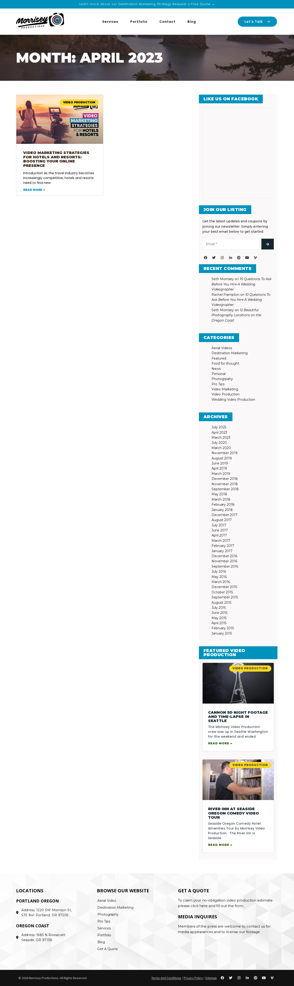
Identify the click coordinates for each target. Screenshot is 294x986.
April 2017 (219, 535)
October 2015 (222, 592)
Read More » (34, 189)
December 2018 (225, 479)
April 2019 (219, 468)
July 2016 (219, 571)
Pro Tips (218, 384)
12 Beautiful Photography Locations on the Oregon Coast (236, 315)
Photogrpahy (222, 379)
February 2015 (223, 628)
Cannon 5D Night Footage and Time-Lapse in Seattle (238, 716)
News (216, 369)
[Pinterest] (238, 257)
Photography (108, 914)
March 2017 (221, 541)
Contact (167, 21)
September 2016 (225, 566)
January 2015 (222, 633)
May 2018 (219, 494)
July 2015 (219, 608)
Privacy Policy (193, 978)
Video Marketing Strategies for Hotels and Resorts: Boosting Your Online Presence (56, 159)
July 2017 (219, 525)
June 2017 (220, 530)
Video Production (226, 394)
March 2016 (221, 582)
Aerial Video (106, 901)
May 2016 (219, 577)
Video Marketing (225, 389)
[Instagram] (222, 257)
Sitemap (211, 978)
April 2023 (219, 432)
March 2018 (221, 499)
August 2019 (222, 458)
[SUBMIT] (267, 244)
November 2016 (224, 561)
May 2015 (219, 618)
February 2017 (223, 546)
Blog (191, 21)
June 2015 (219, 613)
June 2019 (220, 463)
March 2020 (221, 448)
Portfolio (138, 21)
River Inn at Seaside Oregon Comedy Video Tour (233, 813)
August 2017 (222, 520)
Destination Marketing (230, 353)
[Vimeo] (255, 257)
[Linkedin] (230, 257)
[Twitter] (214, 257)
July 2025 (219, 427)
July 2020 (219, 443)
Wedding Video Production (233, 399)
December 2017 (224, 515)
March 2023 (221, 437)
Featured (219, 358)
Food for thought (225, 363)
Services (110, 21)
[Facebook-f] (205, 257)
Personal (219, 374)
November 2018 (225, 484)
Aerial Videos (222, 348)
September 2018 (225, 489)
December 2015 (224, 587)
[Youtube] (247, 257)
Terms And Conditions (166, 978)
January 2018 (222, 510)
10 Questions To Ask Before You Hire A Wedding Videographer (241, 284)
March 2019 (221, 474)
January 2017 (222, 551)
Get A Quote (107, 949)
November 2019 (224, 453)
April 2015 (219, 623)
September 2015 (225, 597)
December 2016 (224, 556)
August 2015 (221, 602)
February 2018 (223, 504)
